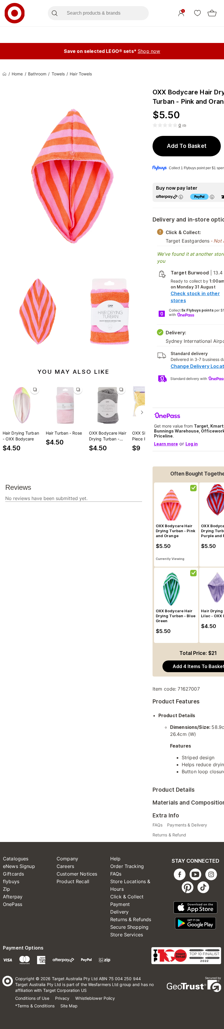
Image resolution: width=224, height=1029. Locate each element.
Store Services (126, 935)
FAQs (116, 874)
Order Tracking (127, 866)
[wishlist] (197, 13)
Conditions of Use (32, 998)
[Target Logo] (14, 13)
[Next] (142, 412)
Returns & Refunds (130, 919)
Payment (120, 904)
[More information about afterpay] (180, 197)
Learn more (166, 443)
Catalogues (16, 859)
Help (115, 859)
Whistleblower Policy (95, 998)
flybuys (11, 881)
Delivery (119, 912)
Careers (65, 866)
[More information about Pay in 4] (212, 197)
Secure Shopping (129, 927)
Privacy (62, 998)
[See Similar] (34, 389)
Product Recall (73, 881)
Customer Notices (77, 874)
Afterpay (12, 897)
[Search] (54, 13)
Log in (192, 443)
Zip (6, 889)
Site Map (69, 1005)
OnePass (12, 904)
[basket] (212, 13)
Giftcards (13, 874)
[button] (187, 146)
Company (67, 859)
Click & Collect (127, 897)
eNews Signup (19, 866)
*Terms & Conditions (35, 1005)
